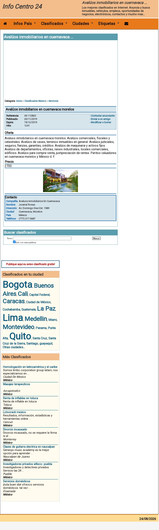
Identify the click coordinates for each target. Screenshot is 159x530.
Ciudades (81, 23)
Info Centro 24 (22, 6)
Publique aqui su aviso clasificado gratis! (30, 264)
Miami (52, 320)
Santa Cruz (40, 338)
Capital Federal (39, 295)
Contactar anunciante (103, 115)
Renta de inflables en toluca (20, 398)
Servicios (53, 101)
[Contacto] (126, 23)
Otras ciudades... (14, 347)
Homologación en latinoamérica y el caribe (30, 367)
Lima (13, 317)
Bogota (18, 284)
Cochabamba (11, 309)
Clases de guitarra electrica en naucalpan (29, 446)
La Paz (46, 308)
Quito (20, 336)
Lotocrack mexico (14, 412)
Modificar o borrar (101, 122)
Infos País (23, 23)
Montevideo (18, 327)
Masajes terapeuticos (16, 384)
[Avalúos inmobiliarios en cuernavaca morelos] (60, 191)
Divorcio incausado (15, 429)
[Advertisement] (60, 71)
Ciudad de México (38, 302)
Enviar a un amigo (101, 118)
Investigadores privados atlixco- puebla (27, 464)
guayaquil (46, 343)
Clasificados (52, 23)
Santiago (32, 343)
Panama (41, 328)
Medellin (36, 318)
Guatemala (29, 309)
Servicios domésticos (16, 481)
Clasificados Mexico (35, 101)
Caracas (14, 301)
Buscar (96, 238)
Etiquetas (106, 23)
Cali (23, 293)
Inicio (19, 101)
